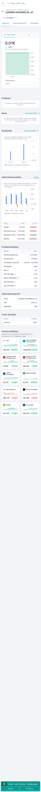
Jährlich (36, 177)
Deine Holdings (19, 23)
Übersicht (5, 23)
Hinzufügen (10, 18)
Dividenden (34, 23)
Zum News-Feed (31, 113)
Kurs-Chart (11, 35)
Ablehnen (10, 788)
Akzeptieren (29, 788)
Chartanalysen (10, 80)
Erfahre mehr (32, 784)
